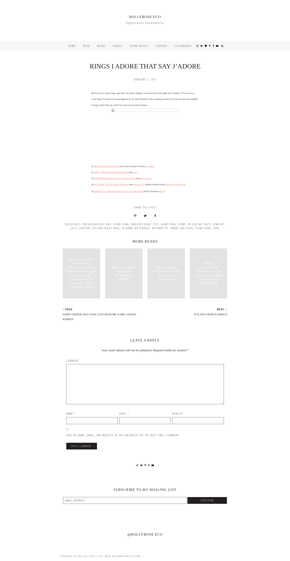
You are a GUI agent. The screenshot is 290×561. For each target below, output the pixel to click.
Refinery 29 (139, 184)
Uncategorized (93, 224)
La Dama (150, 166)
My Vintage (146, 178)
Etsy (162, 191)
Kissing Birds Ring (106, 228)
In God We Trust (199, 224)
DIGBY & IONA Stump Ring (106, 166)
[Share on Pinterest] (135, 216)
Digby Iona (121, 224)
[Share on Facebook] (155, 216)
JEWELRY (218, 224)
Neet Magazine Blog (174, 184)
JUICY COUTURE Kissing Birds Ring (111, 172)
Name (71, 413)
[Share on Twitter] (145, 216)
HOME (182, 224)
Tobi (135, 172)
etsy (156, 224)
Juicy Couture (81, 228)
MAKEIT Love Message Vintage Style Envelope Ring (118, 191)
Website (177, 413)
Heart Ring (168, 224)
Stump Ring (203, 228)
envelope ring (141, 224)
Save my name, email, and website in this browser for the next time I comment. (123, 435)
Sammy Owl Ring (181, 228)
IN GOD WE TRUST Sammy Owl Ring (111, 184)
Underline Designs (128, 556)
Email (124, 413)
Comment (72, 361)
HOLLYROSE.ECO (145, 17)
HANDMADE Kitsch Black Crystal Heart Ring (115, 178)
